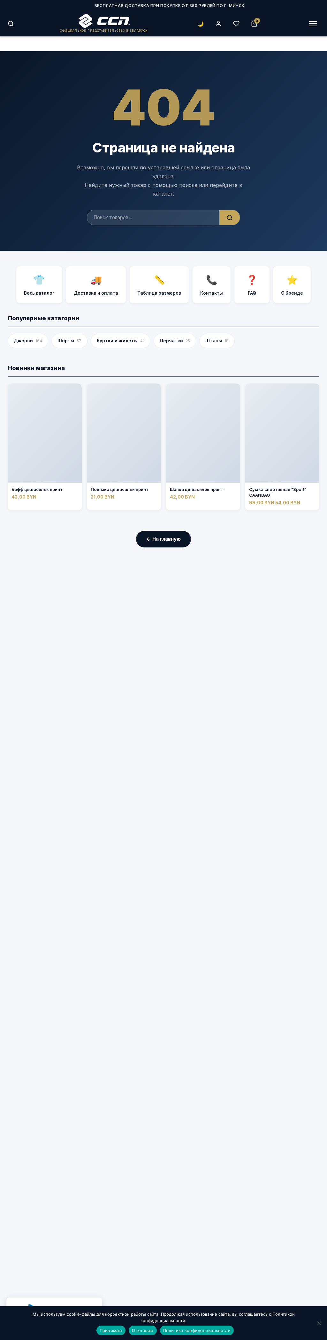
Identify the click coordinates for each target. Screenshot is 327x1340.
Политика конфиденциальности (197, 1330)
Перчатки (175, 340)
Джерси (28, 340)
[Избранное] (236, 23)
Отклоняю (143, 1330)
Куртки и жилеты (120, 340)
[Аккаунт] (218, 23)
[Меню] (313, 23)
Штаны (217, 340)
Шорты (69, 340)
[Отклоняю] (319, 1323)
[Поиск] (11, 23)
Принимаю (111, 1330)
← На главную (163, 539)
